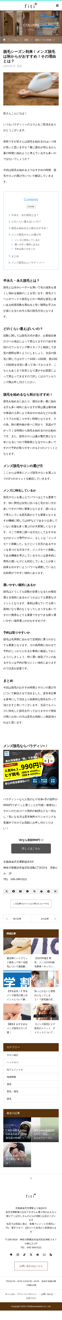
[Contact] (44, 1254)
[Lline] (27, 891)
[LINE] (11, 1254)
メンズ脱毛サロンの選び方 (26, 234)
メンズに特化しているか (27, 240)
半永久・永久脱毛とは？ (25, 215)
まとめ (15, 256)
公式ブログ (31, 1298)
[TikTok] (24, 1254)
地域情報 (11, 1077)
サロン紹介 (12, 1055)
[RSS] (51, 1254)
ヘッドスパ (12, 1062)
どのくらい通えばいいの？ (26, 221)
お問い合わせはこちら (31, 1266)
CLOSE (31, 206)
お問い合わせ (47, 1294)
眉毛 (9, 1084)
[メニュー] (57, 5)
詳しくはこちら (31, 848)
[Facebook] (37, 1254)
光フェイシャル (15, 1069)
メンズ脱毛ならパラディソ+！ (28, 262)
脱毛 (19, 66)
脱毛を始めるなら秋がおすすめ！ (30, 228)
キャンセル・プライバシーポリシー (21, 1294)
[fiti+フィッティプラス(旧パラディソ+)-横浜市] (31, 1195)
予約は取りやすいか (25, 249)
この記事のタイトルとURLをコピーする (31, 904)
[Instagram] (18, 1254)
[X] (31, 1254)
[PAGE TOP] (31, 1178)
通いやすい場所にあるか (27, 244)
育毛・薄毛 (12, 1091)
